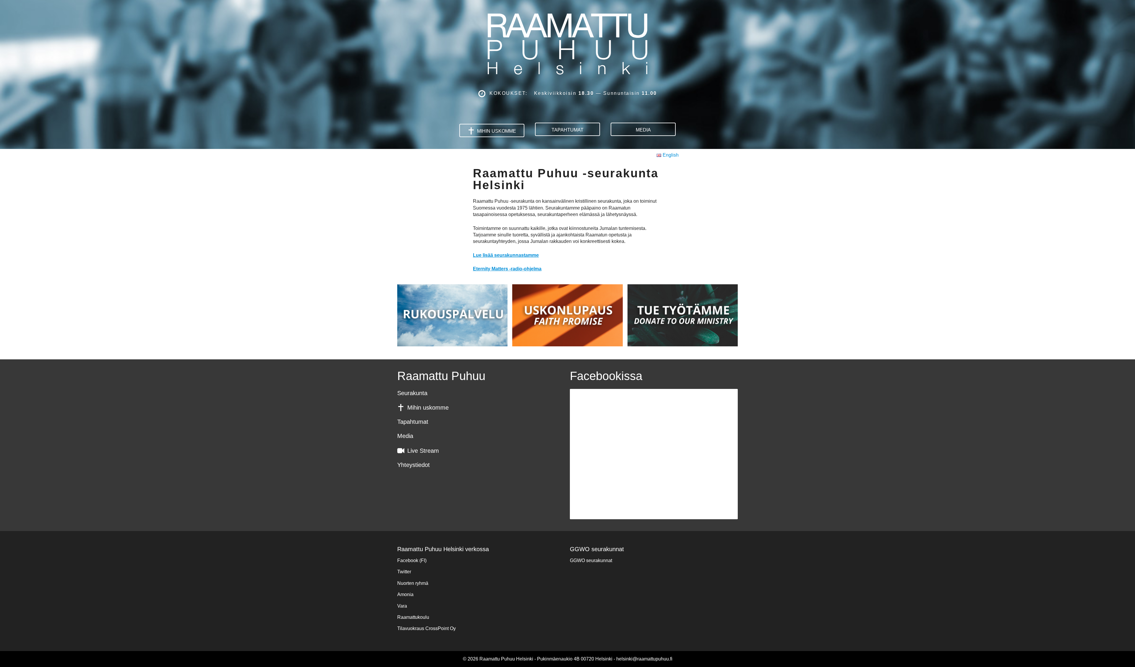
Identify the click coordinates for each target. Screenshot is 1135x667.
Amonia (405, 594)
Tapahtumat (567, 129)
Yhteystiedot (413, 465)
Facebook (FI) (412, 560)
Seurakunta (412, 393)
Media (643, 129)
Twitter (404, 571)
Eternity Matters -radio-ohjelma (507, 268)
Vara (402, 605)
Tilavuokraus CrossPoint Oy (426, 628)
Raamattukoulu (413, 617)
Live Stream (423, 450)
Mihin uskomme (496, 131)
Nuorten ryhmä (412, 583)
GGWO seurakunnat (591, 560)
